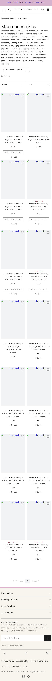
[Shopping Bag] (48, 9)
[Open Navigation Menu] (4, 9)
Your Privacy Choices (11, 666)
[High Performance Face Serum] (39, 112)
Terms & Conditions (39, 661)
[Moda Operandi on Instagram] (4, 653)
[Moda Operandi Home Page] (26, 9)
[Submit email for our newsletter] (47, 638)
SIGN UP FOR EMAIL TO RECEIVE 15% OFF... (26, 3)
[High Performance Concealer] (13, 520)
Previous (19, 581)
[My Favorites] (42, 9)
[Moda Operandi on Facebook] (26, 653)
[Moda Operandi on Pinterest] (47, 653)
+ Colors (13, 157)
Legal (25, 666)
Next (34, 581)
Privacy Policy (7, 661)
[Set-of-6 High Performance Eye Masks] (13, 319)
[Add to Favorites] (22, 95)
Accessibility (22, 661)
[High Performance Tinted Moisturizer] (13, 112)
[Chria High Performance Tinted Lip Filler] (39, 319)
